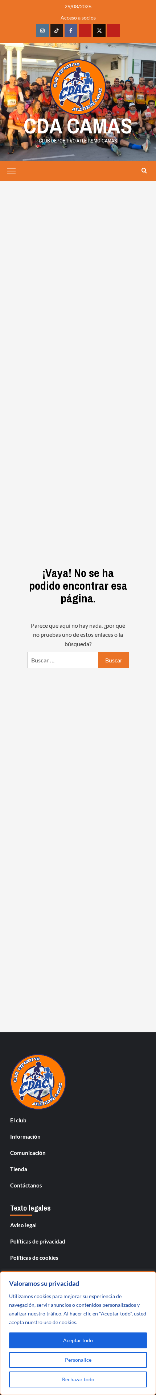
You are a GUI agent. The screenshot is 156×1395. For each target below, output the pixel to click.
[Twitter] (99, 30)
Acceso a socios (78, 17)
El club (18, 1120)
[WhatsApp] (113, 30)
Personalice (78, 1360)
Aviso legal (23, 1225)
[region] (78, 1333)
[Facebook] (71, 30)
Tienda (18, 1169)
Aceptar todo (78, 1340)
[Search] (144, 171)
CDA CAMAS (78, 125)
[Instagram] (42, 30)
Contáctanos (26, 1185)
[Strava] (85, 30)
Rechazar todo (78, 1379)
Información (25, 1136)
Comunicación (28, 1152)
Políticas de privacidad (37, 1241)
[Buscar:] (62, 660)
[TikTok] (56, 30)
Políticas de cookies (34, 1257)
